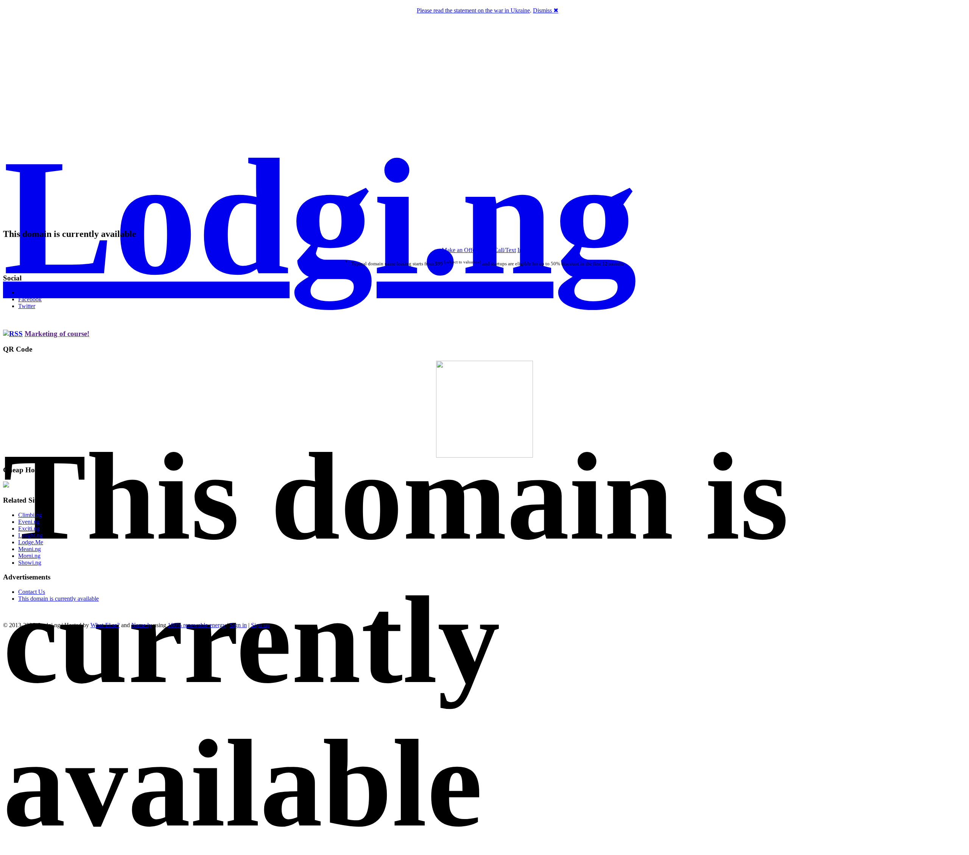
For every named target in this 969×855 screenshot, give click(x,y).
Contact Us (31, 592)
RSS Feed (30, 292)
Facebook (30, 299)
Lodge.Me (30, 542)
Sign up (260, 625)
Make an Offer (459, 250)
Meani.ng (29, 549)
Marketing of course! (57, 334)
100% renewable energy (197, 625)
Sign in (238, 625)
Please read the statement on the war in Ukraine (473, 10)
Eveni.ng (29, 522)
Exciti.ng (29, 528)
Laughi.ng (30, 535)
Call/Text (505, 250)
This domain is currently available (58, 598)
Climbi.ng (30, 515)
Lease (485, 250)
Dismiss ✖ (545, 10)
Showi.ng (29, 562)
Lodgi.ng (320, 217)
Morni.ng (29, 556)
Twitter (26, 306)
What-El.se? (105, 625)
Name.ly (141, 625)
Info (522, 250)
